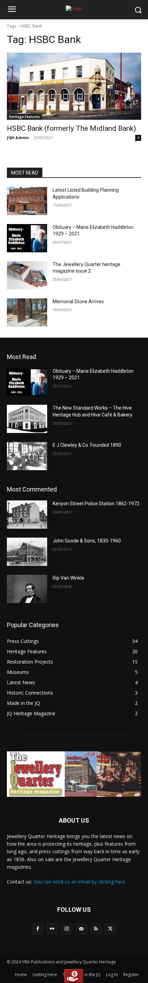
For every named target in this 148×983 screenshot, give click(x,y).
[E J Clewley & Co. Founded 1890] (27, 456)
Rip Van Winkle (68, 578)
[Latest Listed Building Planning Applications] (27, 201)
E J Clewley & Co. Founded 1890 (87, 445)
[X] (110, 928)
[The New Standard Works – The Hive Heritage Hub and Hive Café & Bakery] (27, 419)
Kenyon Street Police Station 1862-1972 (96, 503)
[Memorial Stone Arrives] (27, 312)
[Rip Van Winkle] (27, 589)
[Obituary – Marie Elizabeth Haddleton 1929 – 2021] (27, 238)
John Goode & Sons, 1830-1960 (87, 540)
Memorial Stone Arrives (78, 301)
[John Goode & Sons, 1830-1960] (27, 552)
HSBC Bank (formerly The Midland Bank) (71, 128)
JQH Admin (18, 137)
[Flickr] (52, 928)
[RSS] (95, 928)
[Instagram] (66, 928)
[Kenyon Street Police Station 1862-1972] (27, 514)
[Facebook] (37, 928)
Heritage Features (24, 116)
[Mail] (81, 928)
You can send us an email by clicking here (79, 881)
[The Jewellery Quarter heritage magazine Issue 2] (27, 275)
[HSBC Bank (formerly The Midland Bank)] (74, 86)
